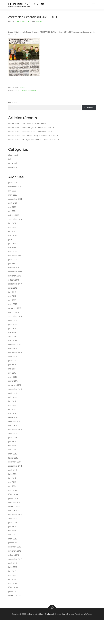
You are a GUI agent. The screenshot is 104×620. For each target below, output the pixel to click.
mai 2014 (12, 482)
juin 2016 (12, 401)
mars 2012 (12, 583)
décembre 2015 (14, 421)
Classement (13, 155)
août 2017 (12, 356)
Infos (23, 88)
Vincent (40, 21)
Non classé (12, 167)
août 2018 (12, 320)
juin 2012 (12, 571)
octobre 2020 (13, 267)
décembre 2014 (14, 462)
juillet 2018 (12, 324)
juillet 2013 (12, 522)
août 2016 (12, 393)
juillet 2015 (12, 437)
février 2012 (13, 587)
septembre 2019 (15, 284)
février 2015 (13, 458)
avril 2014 (12, 486)
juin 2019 (12, 292)
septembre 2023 (15, 219)
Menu (93, 5)
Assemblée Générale (26, 91)
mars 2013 (12, 539)
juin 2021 (12, 263)
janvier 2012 (13, 591)
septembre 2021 (15, 255)
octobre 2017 (13, 348)
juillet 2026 (12, 182)
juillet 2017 (12, 360)
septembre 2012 (15, 559)
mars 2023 (12, 235)
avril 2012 (12, 579)
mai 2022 (12, 247)
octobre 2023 (13, 215)
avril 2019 (12, 300)
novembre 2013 (14, 506)
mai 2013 (12, 530)
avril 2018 (12, 336)
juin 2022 (12, 243)
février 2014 (13, 494)
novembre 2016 (14, 385)
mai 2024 (12, 207)
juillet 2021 (12, 259)
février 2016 (13, 417)
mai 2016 (12, 405)
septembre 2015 (15, 429)
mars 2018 (12, 340)
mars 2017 (12, 377)
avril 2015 (12, 449)
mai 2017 (12, 369)
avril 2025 (12, 191)
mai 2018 (12, 332)
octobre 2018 (13, 312)
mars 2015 (12, 454)
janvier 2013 (13, 542)
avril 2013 (12, 534)
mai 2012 (12, 575)
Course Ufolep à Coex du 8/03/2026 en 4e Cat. (27, 123)
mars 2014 (12, 490)
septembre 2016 (15, 389)
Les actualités (14, 163)
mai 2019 (12, 296)
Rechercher (12, 102)
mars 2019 (12, 304)
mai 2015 (12, 445)
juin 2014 (12, 478)
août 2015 (12, 433)
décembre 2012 (14, 547)
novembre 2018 (14, 308)
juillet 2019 (12, 288)
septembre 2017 (15, 352)
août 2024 (12, 203)
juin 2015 (12, 441)
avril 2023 (12, 231)
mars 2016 (12, 413)
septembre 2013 (15, 514)
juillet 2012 (12, 567)
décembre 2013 (14, 502)
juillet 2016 (12, 397)
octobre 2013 (13, 510)
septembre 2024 (15, 199)
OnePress (49, 614)
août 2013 (12, 518)
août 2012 (12, 563)
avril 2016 (12, 409)
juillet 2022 (12, 239)
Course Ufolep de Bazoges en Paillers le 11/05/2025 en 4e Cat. (34, 139)
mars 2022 (12, 251)
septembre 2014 (15, 466)
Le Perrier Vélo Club (26, 4)
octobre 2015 (13, 425)
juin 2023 (12, 223)
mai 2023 (12, 227)
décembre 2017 (14, 344)
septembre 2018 (15, 316)
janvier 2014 (13, 498)
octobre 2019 (13, 280)
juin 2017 (12, 365)
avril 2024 (12, 211)
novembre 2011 (14, 595)
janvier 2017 (13, 381)
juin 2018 (12, 328)
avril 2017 (12, 373)
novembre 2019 (14, 276)
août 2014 (12, 470)
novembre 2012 (14, 551)
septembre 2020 (15, 271)
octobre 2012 (13, 555)
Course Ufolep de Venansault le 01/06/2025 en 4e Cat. (30, 131)
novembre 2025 (14, 187)
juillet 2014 (12, 474)
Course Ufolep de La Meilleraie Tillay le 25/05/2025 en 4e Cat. (33, 135)
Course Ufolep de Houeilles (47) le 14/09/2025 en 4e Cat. (31, 127)
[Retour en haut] (52, 608)
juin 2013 (12, 526)
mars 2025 (12, 195)
